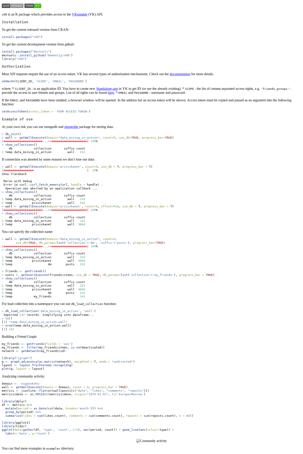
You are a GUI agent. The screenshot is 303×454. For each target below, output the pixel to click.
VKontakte (79, 14)
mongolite (71, 127)
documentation (180, 74)
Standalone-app (107, 88)
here (111, 92)
